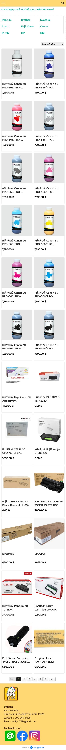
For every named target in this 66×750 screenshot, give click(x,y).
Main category (8, 9)
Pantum (7, 20)
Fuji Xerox (27, 26)
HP (23, 33)
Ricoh (5, 33)
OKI (42, 33)
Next (52, 679)
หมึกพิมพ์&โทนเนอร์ (45, 9)
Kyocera (45, 20)
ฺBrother (25, 20)
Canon (44, 26)
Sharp (5, 26)
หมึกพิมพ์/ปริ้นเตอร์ (25, 9)
